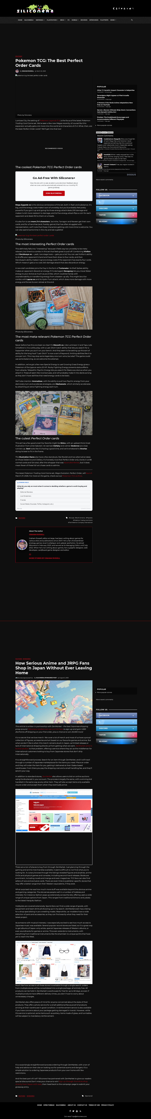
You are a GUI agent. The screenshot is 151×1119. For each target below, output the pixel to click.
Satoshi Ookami (110, 164)
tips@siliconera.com (79, 1116)
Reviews (84, 20)
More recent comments (104, 180)
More (112, 20)
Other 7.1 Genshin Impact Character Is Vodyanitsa (115, 90)
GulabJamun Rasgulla (112, 139)
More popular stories (104, 125)
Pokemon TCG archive (72, 476)
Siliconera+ (29, 20)
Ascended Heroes (71, 463)
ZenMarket (47, 776)
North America (80, 518)
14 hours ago (130, 160)
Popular (110, 132)
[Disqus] (53, 588)
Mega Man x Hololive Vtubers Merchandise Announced (113, 149)
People (99, 132)
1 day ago (106, 171)
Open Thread (48, 1105)
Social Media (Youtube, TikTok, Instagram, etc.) (37, 504)
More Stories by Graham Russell (44, 558)
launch (89, 473)
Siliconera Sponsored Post (46, 678)
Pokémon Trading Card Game (83, 520)
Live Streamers (25, 496)
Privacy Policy (107, 1105)
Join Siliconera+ (54, 193)
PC (69, 20)
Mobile (74, 20)
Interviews (93, 20)
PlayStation (52, 20)
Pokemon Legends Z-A (50, 121)
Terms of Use (94, 1105)
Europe (72, 518)
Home (20, 20)
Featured (18, 56)
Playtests (104, 20)
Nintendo (39, 20)
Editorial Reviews (26, 492)
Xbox (62, 20)
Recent (104, 132)
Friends (23, 500)
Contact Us (82, 1105)
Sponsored (27, 659)
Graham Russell (28, 71)
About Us (72, 1105)
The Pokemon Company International (80, 522)
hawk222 (107, 155)
